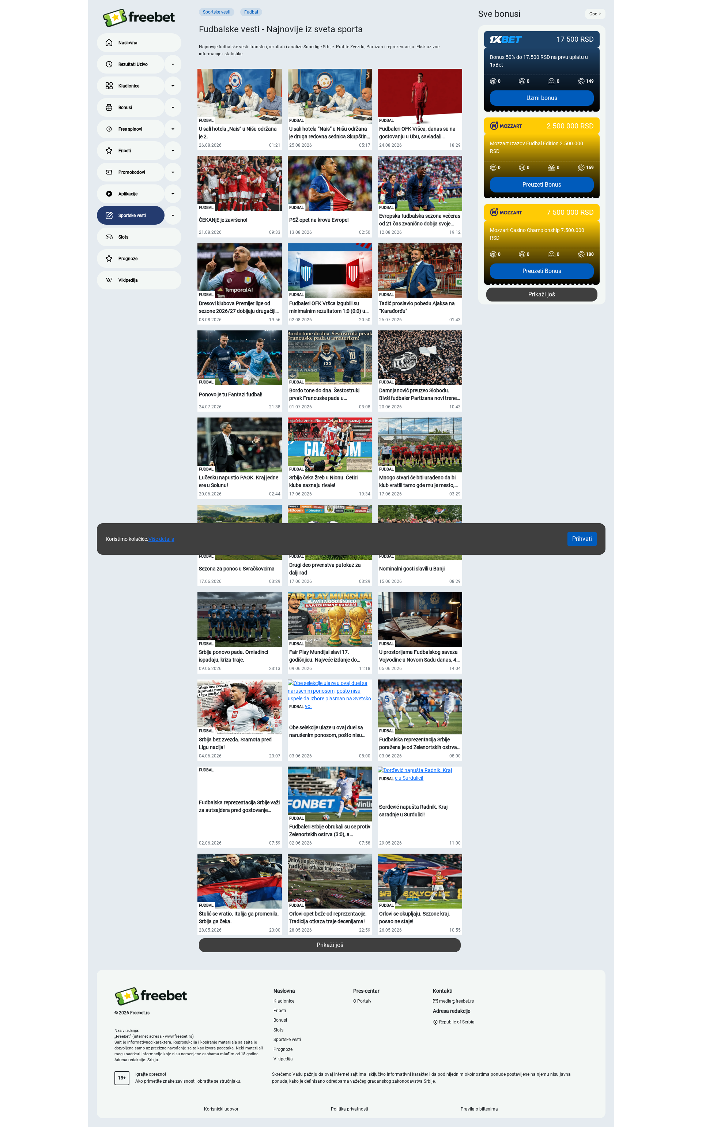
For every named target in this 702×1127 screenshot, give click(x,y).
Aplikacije (127, 193)
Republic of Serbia (456, 1022)
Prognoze (127, 258)
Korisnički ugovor (221, 1109)
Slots (123, 237)
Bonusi (125, 107)
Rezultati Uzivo (133, 64)
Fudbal (206, 120)
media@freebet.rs (456, 1001)
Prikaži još (330, 944)
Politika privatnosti (349, 1109)
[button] (173, 64)
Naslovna (127, 42)
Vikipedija (128, 280)
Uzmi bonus (541, 97)
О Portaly (362, 1001)
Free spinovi (130, 129)
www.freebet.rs (178, 1036)
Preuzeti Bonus (541, 184)
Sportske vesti (132, 215)
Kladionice (128, 86)
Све (593, 13)
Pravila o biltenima (479, 1109)
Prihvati (582, 538)
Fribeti (124, 150)
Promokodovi (131, 172)
